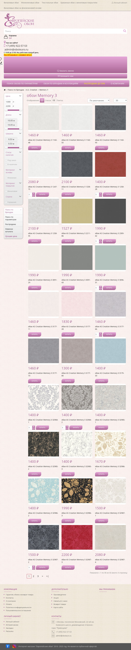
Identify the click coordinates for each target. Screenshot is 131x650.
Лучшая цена (11, 236)
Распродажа (10, 224)
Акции (56, 598)
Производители (60, 594)
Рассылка (9, 631)
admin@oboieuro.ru (63, 636)
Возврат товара (60, 604)
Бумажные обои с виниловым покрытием (79, 2)
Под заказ (12, 160)
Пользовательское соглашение (18, 610)
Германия (12, 202)
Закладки (9, 628)
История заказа (12, 625)
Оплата (9, 604)
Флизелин (12, 178)
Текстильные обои (50, 2)
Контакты (10, 598)
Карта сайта (58, 607)
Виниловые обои (11, 2)
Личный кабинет (12, 622)
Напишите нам (66, 76)
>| (47, 576)
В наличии (12, 164)
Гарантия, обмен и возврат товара (19, 594)
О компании (11, 601)
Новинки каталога (9, 230)
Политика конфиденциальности (18, 607)
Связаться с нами (60, 601)
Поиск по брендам (16, 90)
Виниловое (12, 191)
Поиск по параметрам (10, 218)
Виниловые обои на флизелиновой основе (22, 8)
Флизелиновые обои (30, 2)
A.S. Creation (31, 90)
